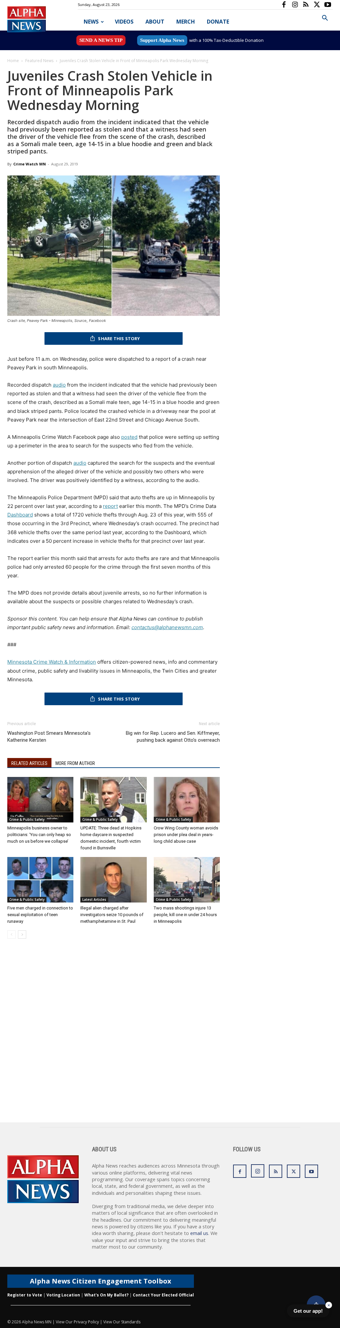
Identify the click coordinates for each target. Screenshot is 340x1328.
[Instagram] (295, 4)
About (154, 21)
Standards (130, 1322)
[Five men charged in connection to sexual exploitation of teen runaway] (40, 879)
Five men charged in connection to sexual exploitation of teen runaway (40, 914)
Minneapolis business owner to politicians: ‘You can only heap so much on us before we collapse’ (39, 834)
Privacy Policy (86, 1322)
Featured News (39, 60)
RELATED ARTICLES (29, 763)
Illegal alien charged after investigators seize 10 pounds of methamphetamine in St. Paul (111, 914)
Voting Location (63, 1295)
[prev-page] (11, 934)
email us (199, 1233)
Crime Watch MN (29, 163)
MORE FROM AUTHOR (75, 763)
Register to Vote (24, 1295)
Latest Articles (94, 899)
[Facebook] (284, 4)
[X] (317, 4)
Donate (218, 21)
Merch (185, 21)
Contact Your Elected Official (163, 1295)
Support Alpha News (162, 40)
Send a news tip (101, 40)
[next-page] (22, 934)
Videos (124, 21)
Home (13, 60)
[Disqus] (113, 1038)
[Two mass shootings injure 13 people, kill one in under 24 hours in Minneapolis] (187, 879)
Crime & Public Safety (26, 819)
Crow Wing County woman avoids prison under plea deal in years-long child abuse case (186, 834)
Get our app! (308, 1311)
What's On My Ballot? (106, 1295)
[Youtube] (328, 4)
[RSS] (306, 4)
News (91, 21)
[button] (325, 19)
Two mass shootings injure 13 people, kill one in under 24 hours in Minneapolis (185, 914)
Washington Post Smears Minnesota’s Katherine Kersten (49, 736)
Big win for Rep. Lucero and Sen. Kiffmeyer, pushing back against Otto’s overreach (173, 736)
